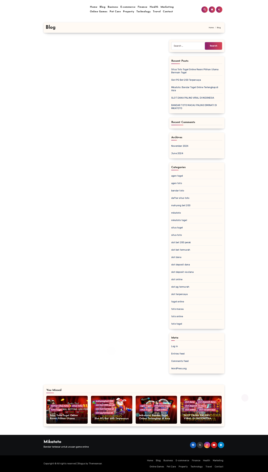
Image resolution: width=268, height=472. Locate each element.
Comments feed (180, 361)
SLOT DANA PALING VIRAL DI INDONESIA (192, 97)
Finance (142, 7)
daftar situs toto (180, 198)
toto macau (177, 309)
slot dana (176, 257)
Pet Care (115, 11)
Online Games (98, 11)
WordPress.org (179, 368)
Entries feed (178, 353)
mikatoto (176, 212)
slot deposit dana (180, 264)
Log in (174, 346)
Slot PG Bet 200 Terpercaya (186, 80)
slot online (176, 279)
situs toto (176, 235)
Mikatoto (52, 442)
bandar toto (177, 190)
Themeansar (95, 463)
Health (154, 7)
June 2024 (177, 153)
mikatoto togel (179, 220)
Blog (102, 7)
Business (113, 7)
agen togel (177, 176)
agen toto (176, 183)
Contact (168, 11)
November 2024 (179, 146)
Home (93, 7)
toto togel (176, 323)
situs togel (177, 227)
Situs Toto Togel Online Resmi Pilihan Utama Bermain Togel (64, 418)
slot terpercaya (179, 294)
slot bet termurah (180, 249)
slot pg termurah (180, 286)
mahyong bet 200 (180, 205)
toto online (177, 316)
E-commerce (127, 7)
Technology (143, 11)
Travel (157, 11)
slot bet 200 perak (181, 242)
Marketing (167, 7)
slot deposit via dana (182, 272)
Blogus (81, 463)
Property (128, 11)
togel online (177, 301)
